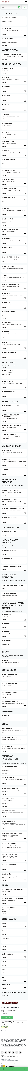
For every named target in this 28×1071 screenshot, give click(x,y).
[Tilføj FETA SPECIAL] (25, 243)
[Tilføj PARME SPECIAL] (25, 24)
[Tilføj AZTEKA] (25, 465)
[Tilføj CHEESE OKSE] (25, 562)
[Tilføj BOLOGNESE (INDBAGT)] (25, 430)
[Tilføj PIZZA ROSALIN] (25, 387)
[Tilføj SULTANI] (25, 338)
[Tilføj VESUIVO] (25, 91)
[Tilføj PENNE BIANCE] (25, 914)
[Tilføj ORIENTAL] (25, 155)
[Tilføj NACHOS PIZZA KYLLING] (25, 59)
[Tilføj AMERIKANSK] (25, 225)
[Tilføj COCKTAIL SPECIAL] (25, 234)
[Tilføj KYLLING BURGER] (25, 523)
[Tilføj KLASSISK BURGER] (25, 495)
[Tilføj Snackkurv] (25, 880)
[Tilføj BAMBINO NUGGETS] (25, 706)
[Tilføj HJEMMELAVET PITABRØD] (25, 589)
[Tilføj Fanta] (25, 950)
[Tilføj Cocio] (25, 965)
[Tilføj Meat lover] (25, 348)
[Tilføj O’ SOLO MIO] (25, 184)
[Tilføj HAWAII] (25, 110)
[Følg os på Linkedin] (13, 1052)
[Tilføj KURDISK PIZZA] (25, 397)
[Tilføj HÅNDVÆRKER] (25, 166)
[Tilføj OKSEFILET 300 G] (25, 773)
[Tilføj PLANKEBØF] (25, 784)
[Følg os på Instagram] (5, 1052)
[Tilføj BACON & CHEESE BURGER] (25, 513)
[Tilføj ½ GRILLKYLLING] (25, 742)
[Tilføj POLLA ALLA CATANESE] (25, 839)
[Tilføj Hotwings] (25, 719)
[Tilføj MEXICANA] (25, 455)
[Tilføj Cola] (25, 934)
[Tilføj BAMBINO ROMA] (25, 688)
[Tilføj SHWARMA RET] (25, 829)
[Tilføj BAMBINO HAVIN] (25, 679)
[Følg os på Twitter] (9, 1052)
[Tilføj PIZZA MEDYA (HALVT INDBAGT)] (25, 421)
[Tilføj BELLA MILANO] (25, 204)
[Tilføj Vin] (25, 981)
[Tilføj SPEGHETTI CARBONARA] (25, 903)
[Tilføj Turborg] (25, 926)
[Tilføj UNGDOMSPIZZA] (25, 193)
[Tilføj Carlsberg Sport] (25, 957)
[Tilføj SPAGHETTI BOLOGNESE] (25, 894)
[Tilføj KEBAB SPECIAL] (25, 850)
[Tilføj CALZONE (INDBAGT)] (25, 411)
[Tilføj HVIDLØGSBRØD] (25, 598)
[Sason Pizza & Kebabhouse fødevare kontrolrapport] (4, 1027)
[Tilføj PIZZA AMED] (25, 377)
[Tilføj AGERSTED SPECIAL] (25, 262)
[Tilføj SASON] (25, 137)
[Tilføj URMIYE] (25, 82)
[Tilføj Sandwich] (25, 619)
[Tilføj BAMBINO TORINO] (25, 697)
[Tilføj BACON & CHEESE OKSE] (25, 570)
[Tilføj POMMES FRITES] (25, 535)
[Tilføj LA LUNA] (25, 215)
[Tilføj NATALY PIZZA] (25, 271)
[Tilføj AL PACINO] (25, 45)
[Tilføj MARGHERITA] (25, 73)
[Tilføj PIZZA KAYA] (25, 253)
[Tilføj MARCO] (25, 119)
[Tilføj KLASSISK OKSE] (25, 554)
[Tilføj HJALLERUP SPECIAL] (25, 289)
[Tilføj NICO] (25, 475)
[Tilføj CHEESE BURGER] (25, 504)
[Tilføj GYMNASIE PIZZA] (25, 318)
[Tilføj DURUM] (25, 627)
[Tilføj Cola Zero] (25, 942)
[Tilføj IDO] (25, 280)
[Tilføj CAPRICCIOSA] (25, 146)
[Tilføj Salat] (25, 665)
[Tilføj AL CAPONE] (25, 35)
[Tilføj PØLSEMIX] (25, 733)
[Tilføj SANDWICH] (25, 647)
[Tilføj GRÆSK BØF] (25, 806)
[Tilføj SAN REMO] (25, 327)
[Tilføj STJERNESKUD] (25, 817)
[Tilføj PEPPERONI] (25, 128)
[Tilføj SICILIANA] (25, 308)
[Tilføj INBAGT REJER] (25, 870)
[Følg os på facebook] (2, 1052)
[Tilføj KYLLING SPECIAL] (25, 860)
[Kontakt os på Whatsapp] (16, 1052)
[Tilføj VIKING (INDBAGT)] (25, 441)
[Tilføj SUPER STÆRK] (25, 175)
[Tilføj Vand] (25, 973)
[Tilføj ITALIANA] (25, 101)
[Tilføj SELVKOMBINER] (25, 358)
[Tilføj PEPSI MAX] (25, 988)
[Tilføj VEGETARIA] (25, 298)
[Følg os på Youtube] (20, 1052)
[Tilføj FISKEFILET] (25, 751)
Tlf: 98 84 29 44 (4, 1013)
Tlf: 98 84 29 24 (4, 1011)
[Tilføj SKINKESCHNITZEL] (25, 794)
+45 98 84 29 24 (8, 1017)
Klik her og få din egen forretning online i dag (8, 1063)
